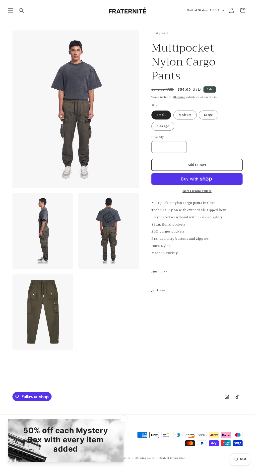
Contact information (172, 458)
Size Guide (159, 272)
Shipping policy (145, 458)
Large (208, 115)
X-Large (163, 126)
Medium (185, 115)
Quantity (157, 137)
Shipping (179, 97)
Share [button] (160, 290)
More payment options (197, 190)
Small (161, 115)
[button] (10, 10)
